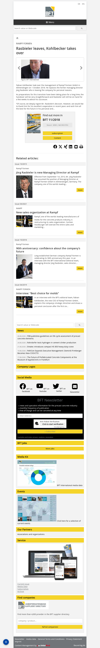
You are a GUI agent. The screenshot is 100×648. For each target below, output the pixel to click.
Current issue (23, 584)
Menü (51, 22)
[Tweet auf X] (60, 147)
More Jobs (50, 448)
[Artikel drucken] (81, 146)
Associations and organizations (31, 534)
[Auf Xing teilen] (65, 147)
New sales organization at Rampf (37, 212)
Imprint (18, 641)
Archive (20, 591)
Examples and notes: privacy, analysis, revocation (35, 437)
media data (31, 639)
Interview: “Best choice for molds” (37, 293)
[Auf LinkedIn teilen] (70, 147)
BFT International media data (69, 485)
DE (79, 4)
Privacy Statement (74, 639)
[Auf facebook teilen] (55, 147)
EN (83, 4)
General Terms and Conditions (51, 639)
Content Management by (26, 645)
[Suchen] (81, 28)
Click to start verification (52, 424)
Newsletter (19, 639)
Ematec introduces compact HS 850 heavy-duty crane (45, 346)
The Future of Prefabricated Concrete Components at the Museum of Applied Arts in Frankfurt (47, 358)
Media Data (22, 586)
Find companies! (51, 627)
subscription (57, 133)
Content (57, 138)
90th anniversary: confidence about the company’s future (48, 250)
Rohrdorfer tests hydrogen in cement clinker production (46, 342)
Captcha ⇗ (59, 427)
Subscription (23, 589)
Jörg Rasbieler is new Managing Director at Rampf (47, 172)
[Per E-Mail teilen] (76, 146)
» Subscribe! (50, 431)
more (80, 190)
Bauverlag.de (79, 645)
